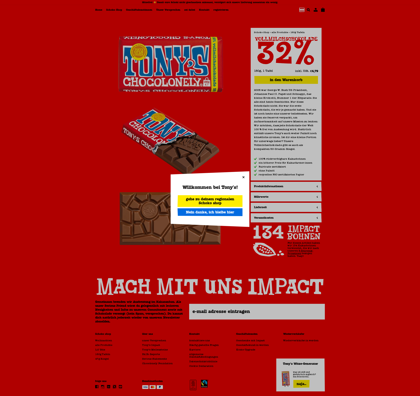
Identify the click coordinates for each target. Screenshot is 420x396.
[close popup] (243, 177)
